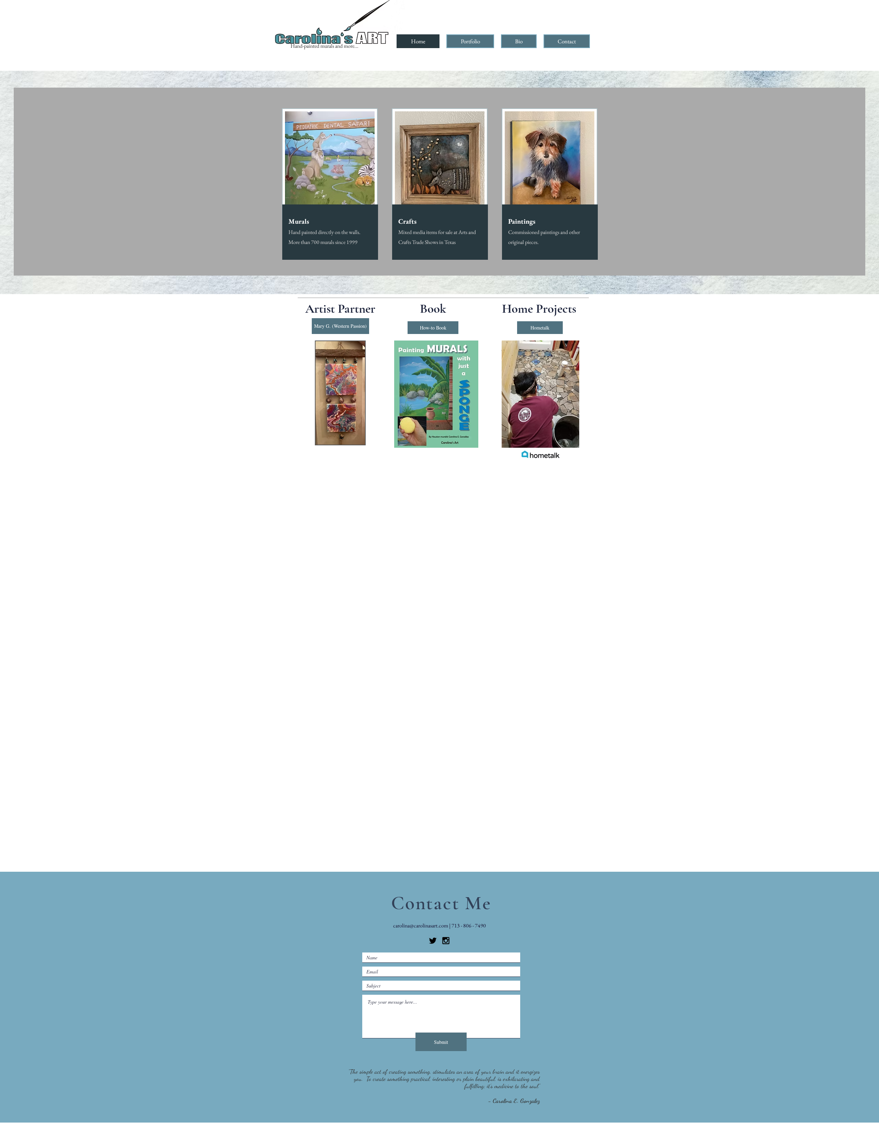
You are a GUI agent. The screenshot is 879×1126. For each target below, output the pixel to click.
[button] (470, 41)
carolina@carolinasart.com (420, 925)
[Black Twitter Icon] (433, 941)
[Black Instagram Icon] (446, 941)
